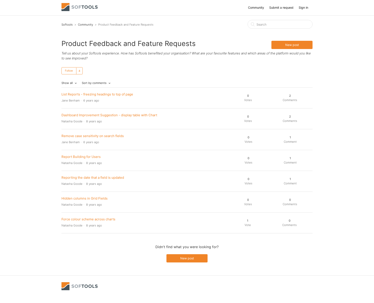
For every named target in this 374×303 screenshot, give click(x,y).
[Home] (79, 10)
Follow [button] (69, 70)
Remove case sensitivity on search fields (92, 136)
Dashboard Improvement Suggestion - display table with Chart (109, 115)
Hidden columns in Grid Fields (84, 198)
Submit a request (281, 7)
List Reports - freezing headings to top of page (97, 94)
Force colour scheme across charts (88, 219)
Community (256, 7)
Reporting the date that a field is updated (92, 177)
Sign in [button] (303, 7)
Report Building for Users (81, 157)
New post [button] (292, 45)
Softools (67, 24)
